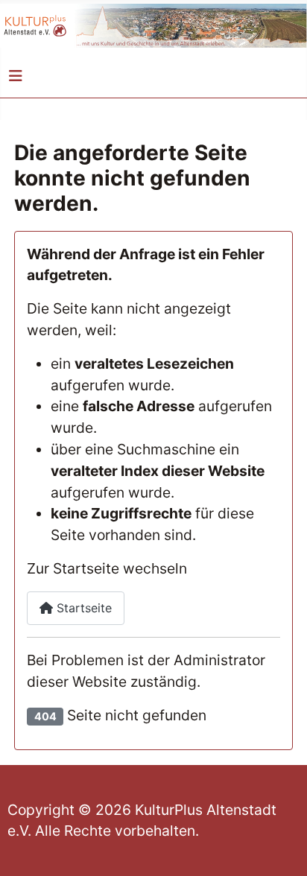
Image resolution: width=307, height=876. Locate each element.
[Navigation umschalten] (15, 76)
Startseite (82, 607)
